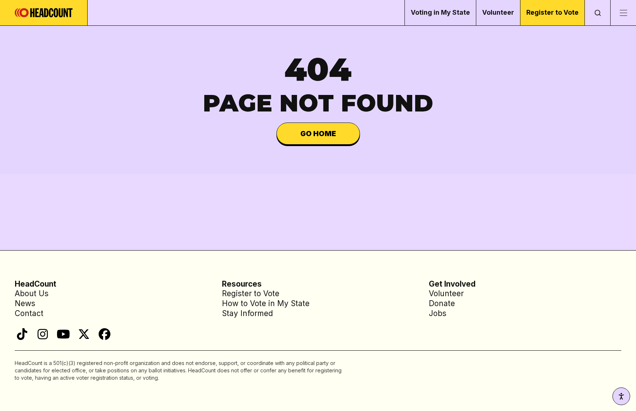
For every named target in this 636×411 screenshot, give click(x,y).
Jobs (437, 313)
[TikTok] (22, 334)
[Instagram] (42, 334)
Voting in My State (440, 12)
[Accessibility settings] (621, 396)
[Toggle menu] (623, 12)
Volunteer (498, 12)
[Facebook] (104, 334)
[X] (84, 334)
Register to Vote (552, 12)
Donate (442, 303)
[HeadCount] (44, 12)
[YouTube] (63, 334)
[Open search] (597, 12)
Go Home (318, 133)
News (25, 303)
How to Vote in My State (266, 303)
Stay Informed (247, 313)
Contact (29, 313)
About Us (32, 293)
